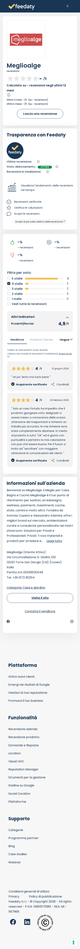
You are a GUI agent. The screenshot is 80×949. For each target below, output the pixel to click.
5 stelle (17, 278)
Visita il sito (40, 598)
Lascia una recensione (40, 114)
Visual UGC (16, 761)
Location (14, 753)
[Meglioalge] (26, 40)
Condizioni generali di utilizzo (29, 891)
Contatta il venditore (40, 611)
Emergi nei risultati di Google (29, 684)
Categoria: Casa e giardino (26, 587)
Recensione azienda (22, 729)
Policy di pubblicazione (45, 896)
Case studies (17, 854)
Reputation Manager (23, 769)
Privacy (14, 896)
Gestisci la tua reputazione (27, 693)
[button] (40, 188)
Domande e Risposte (23, 745)
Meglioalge (24, 65)
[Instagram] (71, 621)
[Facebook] (8, 621)
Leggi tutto (54, 541)
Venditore (17, 340)
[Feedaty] (22, 7)
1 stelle (17, 299)
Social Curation (19, 793)
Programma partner (23, 838)
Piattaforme (17, 802)
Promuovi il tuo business (25, 701)
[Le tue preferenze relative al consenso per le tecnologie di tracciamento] (73, 942)
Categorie (15, 830)
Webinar (14, 862)
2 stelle (17, 294)
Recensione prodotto (23, 737)
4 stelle (17, 284)
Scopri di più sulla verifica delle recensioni (39, 221)
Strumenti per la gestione (27, 777)
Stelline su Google (21, 785)
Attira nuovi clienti (21, 676)
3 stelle (17, 289)
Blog (11, 846)
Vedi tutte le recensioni (29, 304)
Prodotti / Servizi (41, 340)
